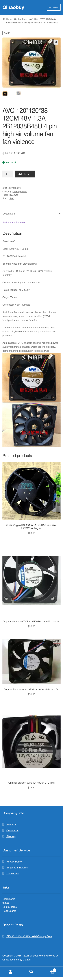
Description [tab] (8, 213)
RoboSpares (9, 911)
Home (9, 19)
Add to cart (24, 174)
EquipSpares (9, 907)
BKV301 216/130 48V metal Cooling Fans (29, 936)
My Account (10, 972)
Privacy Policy (14, 861)
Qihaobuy (13, 7)
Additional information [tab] (14, 222)
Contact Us (12, 830)
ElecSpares (8, 899)
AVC (15, 194)
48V (10, 194)
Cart (48, 969)
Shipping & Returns (17, 867)
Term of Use (12, 873)
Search (31, 972)
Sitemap (10, 836)
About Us (11, 824)
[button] (56, 42)
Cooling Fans (20, 19)
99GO (5, 903)
